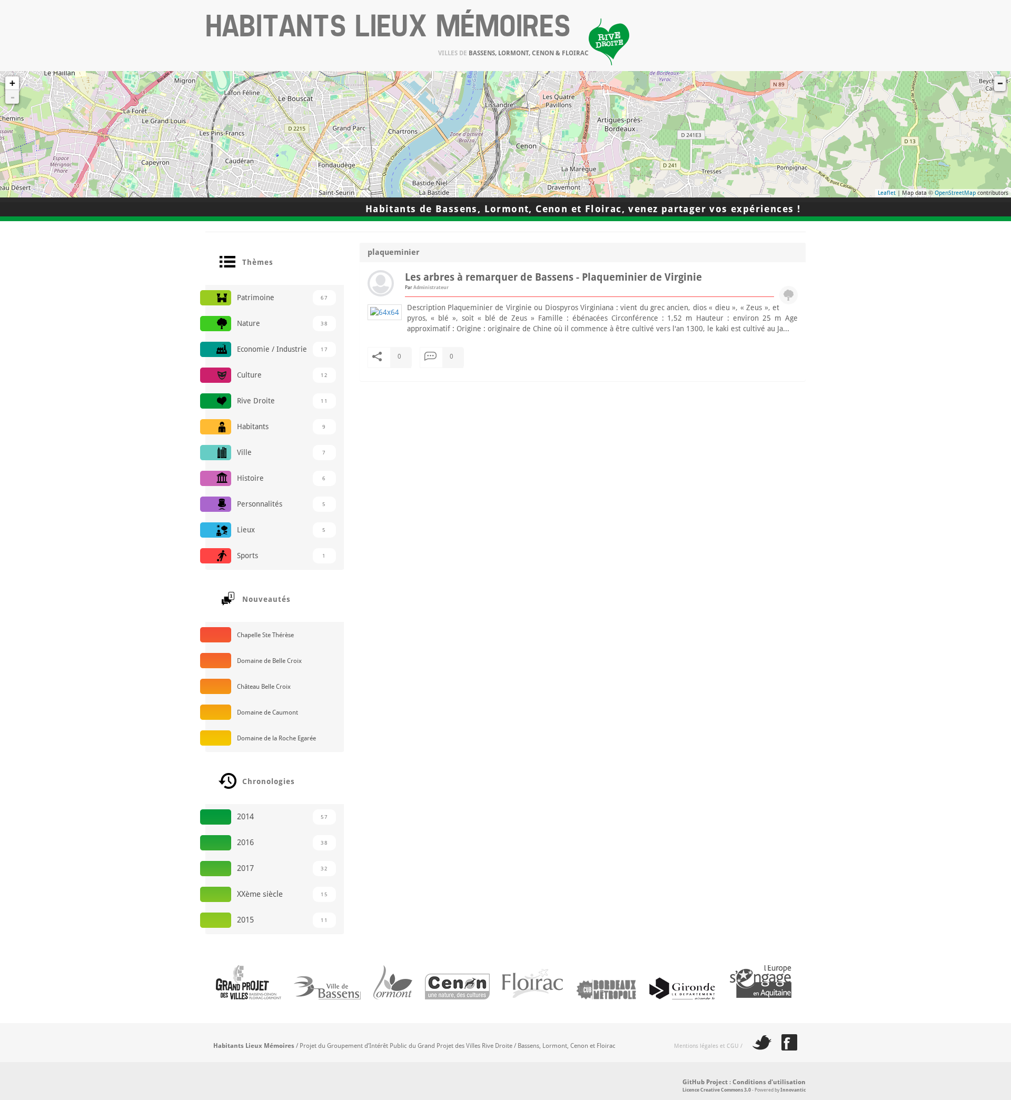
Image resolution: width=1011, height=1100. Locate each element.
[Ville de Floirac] (527, 1018)
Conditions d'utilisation (769, 1082)
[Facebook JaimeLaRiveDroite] (785, 1046)
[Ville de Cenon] (452, 1018)
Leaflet (887, 193)
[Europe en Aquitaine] (755, 1018)
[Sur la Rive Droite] (243, 1018)
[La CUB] (600, 1018)
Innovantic (793, 1090)
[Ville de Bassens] (322, 1018)
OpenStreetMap (955, 193)
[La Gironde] (677, 1018)
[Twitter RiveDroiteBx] (757, 1046)
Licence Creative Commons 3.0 (716, 1090)
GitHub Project (705, 1082)
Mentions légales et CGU (706, 1046)
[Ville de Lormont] (387, 1018)
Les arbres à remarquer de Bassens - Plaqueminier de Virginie (553, 277)
